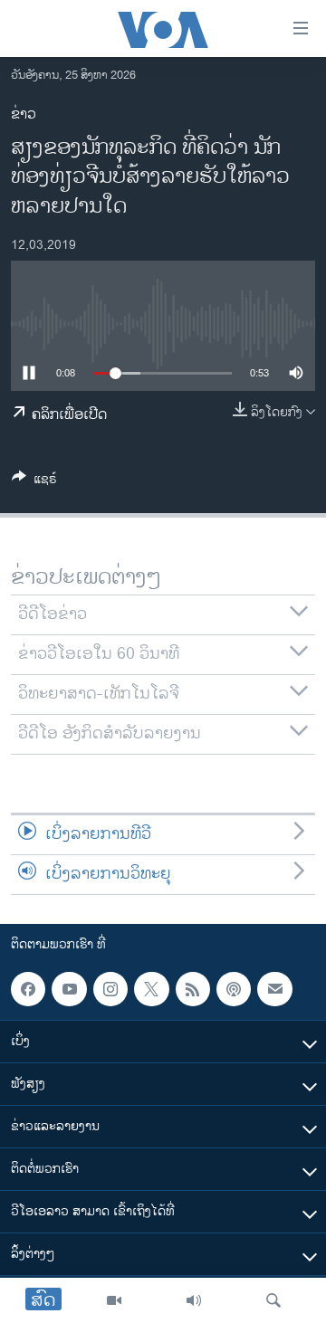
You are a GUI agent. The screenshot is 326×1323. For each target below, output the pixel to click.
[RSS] (193, 989)
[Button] (34, 482)
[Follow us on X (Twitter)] (151, 989)
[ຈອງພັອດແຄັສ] (274, 989)
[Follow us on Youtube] (69, 989)
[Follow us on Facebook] (28, 989)
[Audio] (194, 1300)
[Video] (114, 1300)
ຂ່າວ (23, 114)
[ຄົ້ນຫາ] (273, 1300)
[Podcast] (233, 989)
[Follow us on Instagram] (110, 989)
